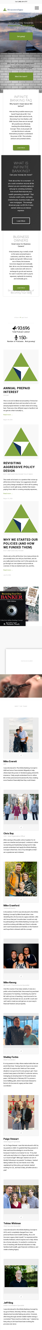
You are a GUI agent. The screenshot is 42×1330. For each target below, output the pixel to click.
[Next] (35, 437)
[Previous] (6, 437)
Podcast (6, 395)
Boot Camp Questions (10, 474)
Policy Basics (28, 474)
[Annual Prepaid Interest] (21, 367)
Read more (7, 415)
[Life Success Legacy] (17, 9)
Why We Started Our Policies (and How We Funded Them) (20, 544)
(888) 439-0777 (22, 2)
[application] (21, 686)
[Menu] (35, 8)
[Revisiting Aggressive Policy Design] (21, 441)
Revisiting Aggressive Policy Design (19, 467)
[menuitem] (35, 8)
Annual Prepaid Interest (16, 390)
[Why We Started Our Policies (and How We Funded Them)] (21, 518)
